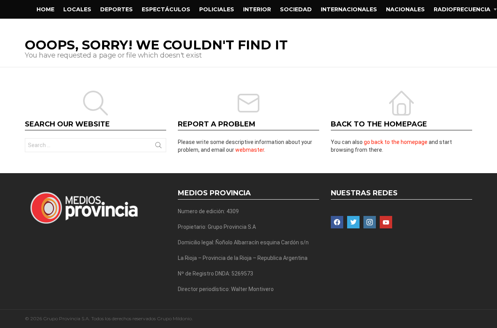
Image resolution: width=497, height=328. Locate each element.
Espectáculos (166, 9)
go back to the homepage (395, 142)
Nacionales (405, 9)
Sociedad (296, 9)
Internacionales (349, 9)
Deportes (116, 9)
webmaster (249, 150)
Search (158, 146)
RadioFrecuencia (462, 9)
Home (45, 9)
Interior (257, 9)
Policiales (216, 9)
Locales (77, 9)
